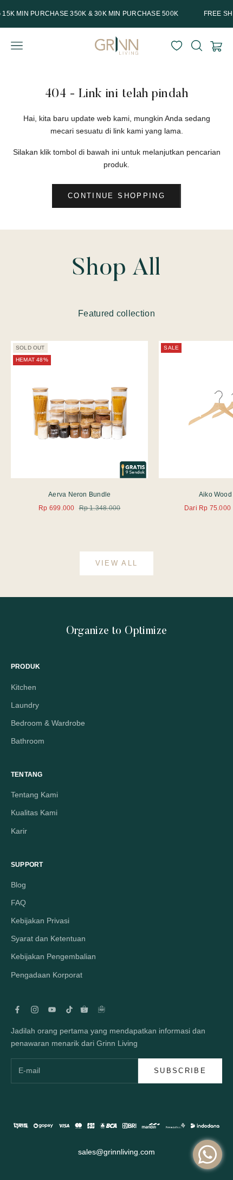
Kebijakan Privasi (40, 920)
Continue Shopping (116, 196)
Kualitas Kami (34, 812)
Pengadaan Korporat (46, 974)
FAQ (18, 902)
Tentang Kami (34, 794)
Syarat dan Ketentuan (48, 938)
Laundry (25, 705)
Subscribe (180, 1071)
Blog (18, 884)
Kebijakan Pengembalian (53, 956)
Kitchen (23, 687)
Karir (19, 831)
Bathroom (27, 741)
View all (116, 563)
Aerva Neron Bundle (79, 494)
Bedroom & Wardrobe (48, 723)
